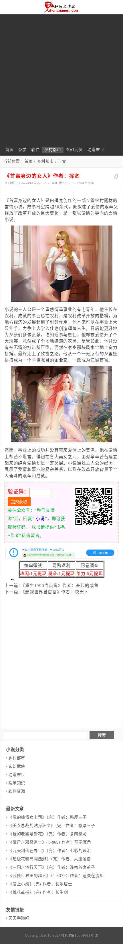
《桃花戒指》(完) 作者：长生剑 (38, 892)
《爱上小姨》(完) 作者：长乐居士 (40, 884)
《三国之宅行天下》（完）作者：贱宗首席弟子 (51, 867)
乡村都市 (52, 150)
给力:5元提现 (89, 573)
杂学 (22, 150)
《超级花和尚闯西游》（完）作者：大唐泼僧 (49, 859)
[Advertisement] (61, 82)
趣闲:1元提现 (33, 573)
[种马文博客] (61, 7)
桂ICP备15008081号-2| (79, 935)
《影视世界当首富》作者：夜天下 (55, 592)
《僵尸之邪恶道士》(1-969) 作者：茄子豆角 (49, 842)
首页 (9, 150)
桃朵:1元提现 (61, 573)
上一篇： (14, 585)
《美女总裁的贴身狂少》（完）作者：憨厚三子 (51, 825)
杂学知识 (16, 783)
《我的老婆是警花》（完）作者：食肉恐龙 (47, 834)
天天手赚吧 (18, 918)
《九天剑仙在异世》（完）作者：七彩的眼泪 (49, 851)
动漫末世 (95, 150)
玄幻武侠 (74, 150)
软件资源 (16, 791)
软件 (35, 150)
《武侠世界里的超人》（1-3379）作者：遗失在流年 (56, 876)
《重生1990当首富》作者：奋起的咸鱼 (60, 585)
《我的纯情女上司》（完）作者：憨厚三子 (47, 817)
